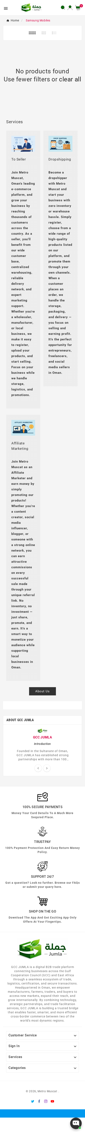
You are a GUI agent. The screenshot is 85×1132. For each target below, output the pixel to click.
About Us (42, 691)
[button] (79, 7)
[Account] (70, 7)
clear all (70, 79)
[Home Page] (31, 7)
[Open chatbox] (76, 1123)
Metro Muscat (47, 1091)
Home (15, 20)
